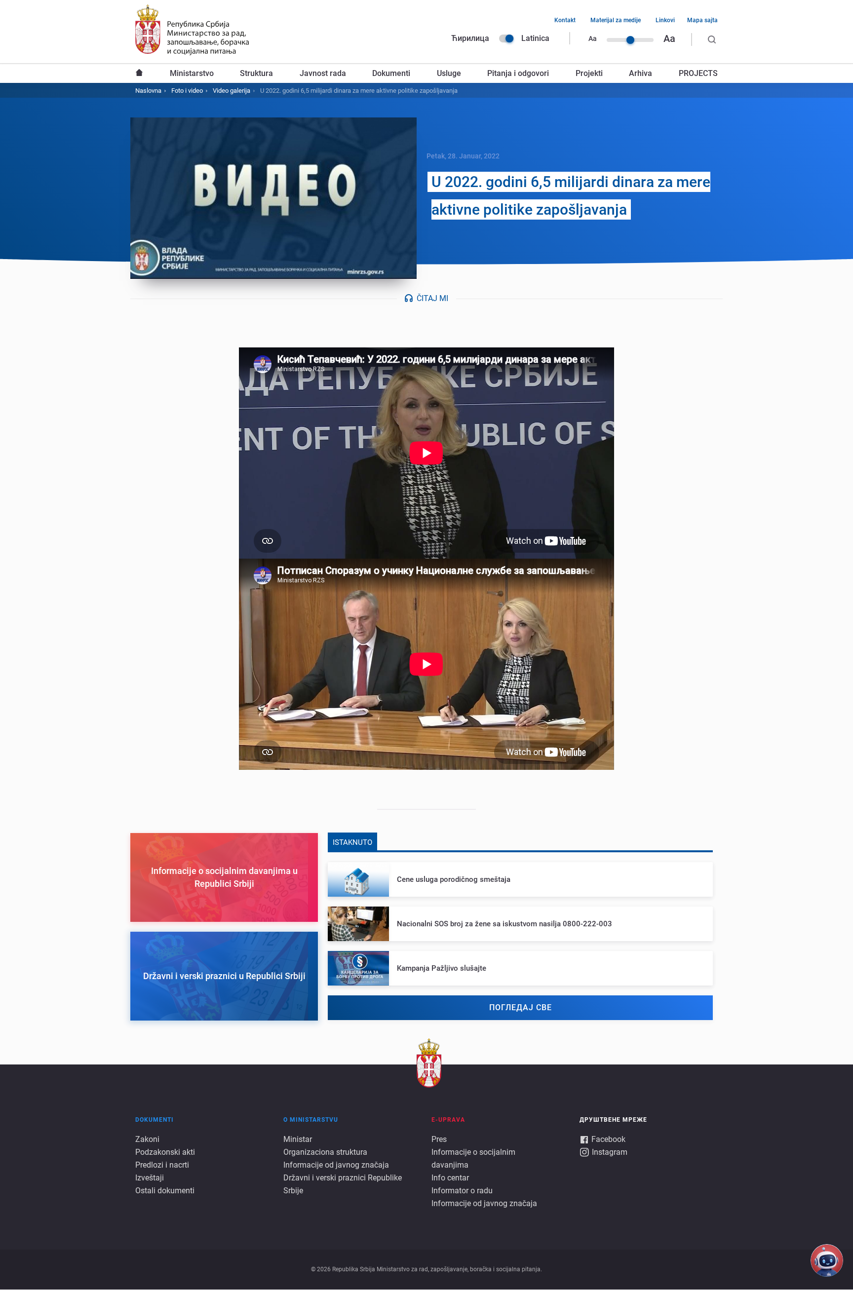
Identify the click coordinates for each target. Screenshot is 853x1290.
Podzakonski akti (165, 1152)
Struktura (256, 73)
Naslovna (139, 73)
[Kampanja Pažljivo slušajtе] (520, 968)
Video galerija (231, 90)
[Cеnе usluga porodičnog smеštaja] (520, 879)
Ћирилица (470, 38)
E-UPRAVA (448, 1119)
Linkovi (665, 20)
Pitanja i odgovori (518, 73)
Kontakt (565, 20)
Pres (439, 1139)
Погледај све (520, 1007)
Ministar (297, 1139)
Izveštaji (149, 1177)
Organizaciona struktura (325, 1152)
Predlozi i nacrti (162, 1165)
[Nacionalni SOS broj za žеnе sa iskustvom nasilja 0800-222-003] (520, 924)
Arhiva (640, 73)
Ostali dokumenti (164, 1190)
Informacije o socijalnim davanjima (473, 1158)
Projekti (589, 73)
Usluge (449, 73)
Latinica (535, 38)
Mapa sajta (702, 20)
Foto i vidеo (187, 90)
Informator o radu (462, 1190)
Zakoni (147, 1139)
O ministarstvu (310, 1119)
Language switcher (506, 38)
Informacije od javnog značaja (336, 1165)
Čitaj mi (432, 298)
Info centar (450, 1177)
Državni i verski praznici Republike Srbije (342, 1184)
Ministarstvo (192, 73)
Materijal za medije (615, 20)
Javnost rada (323, 73)
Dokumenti (391, 73)
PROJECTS (698, 73)
